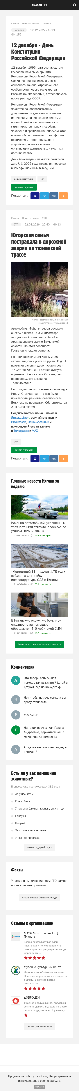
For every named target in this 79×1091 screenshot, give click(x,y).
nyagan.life (39, 5)
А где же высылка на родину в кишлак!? (45, 749)
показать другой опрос (39, 847)
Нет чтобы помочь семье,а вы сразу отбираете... (45, 700)
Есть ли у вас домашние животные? (33, 776)
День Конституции (23, 178)
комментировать (24, 187)
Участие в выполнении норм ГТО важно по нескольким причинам (39, 883)
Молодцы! (31, 715)
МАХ (35, 430)
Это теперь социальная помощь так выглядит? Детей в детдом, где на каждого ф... (46, 682)
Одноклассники (38, 422)
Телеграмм (21, 430)
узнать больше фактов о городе (39, 897)
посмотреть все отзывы (39, 1026)
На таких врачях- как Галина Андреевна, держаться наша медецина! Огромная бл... (44, 732)
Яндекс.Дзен (20, 417)
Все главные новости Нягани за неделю (39, 644)
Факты (17, 870)
